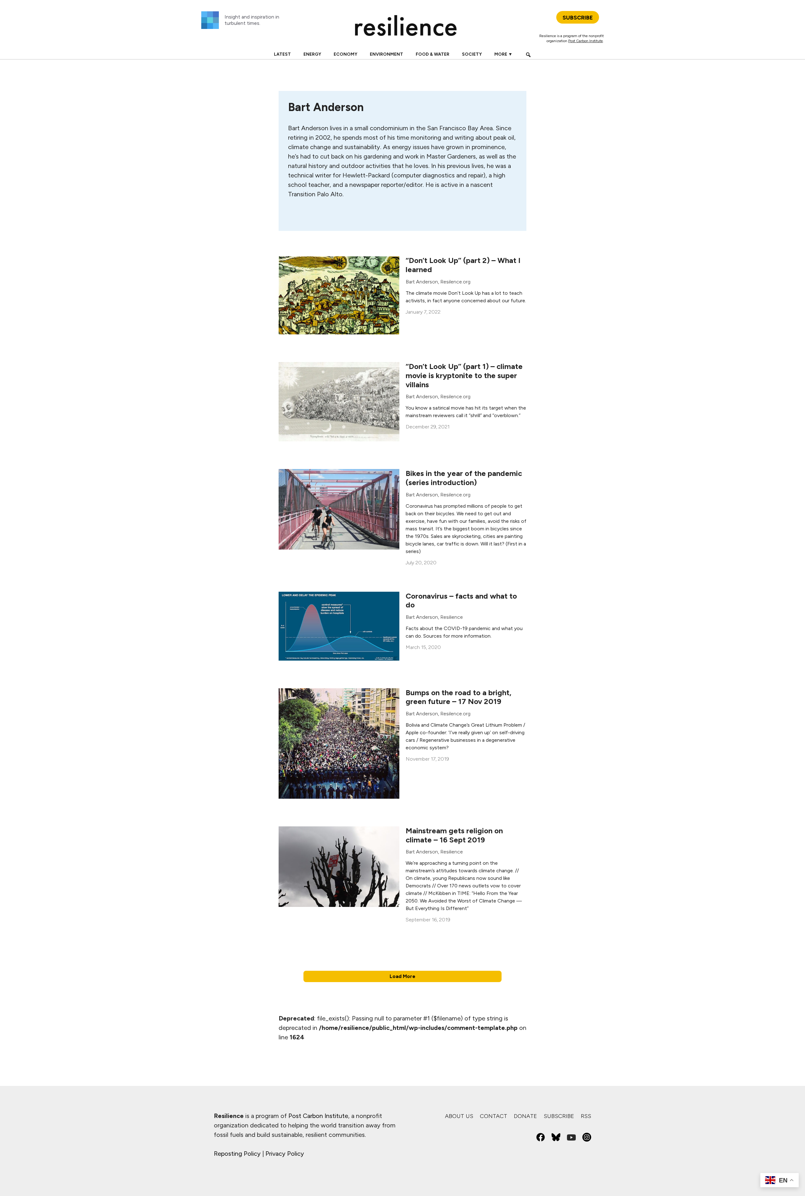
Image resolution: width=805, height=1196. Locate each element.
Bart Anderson (422, 282)
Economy (345, 54)
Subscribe (559, 1116)
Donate (525, 1116)
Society (472, 54)
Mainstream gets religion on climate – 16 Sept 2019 (454, 835)
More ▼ (503, 54)
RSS (586, 1116)
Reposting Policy (237, 1153)
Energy (312, 54)
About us (459, 1116)
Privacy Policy (284, 1153)
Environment (386, 54)
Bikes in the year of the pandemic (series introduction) (464, 478)
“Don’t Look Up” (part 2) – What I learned (463, 265)
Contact (493, 1116)
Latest (282, 54)
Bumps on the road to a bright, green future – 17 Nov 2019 (458, 697)
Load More (402, 976)
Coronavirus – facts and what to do (461, 600)
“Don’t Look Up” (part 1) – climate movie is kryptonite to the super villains (464, 375)
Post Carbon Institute (585, 41)
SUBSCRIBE (578, 17)
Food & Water (432, 54)
